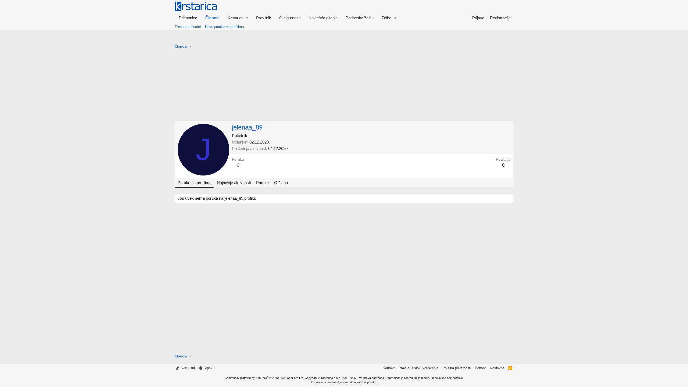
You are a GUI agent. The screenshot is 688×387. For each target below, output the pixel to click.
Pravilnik (263, 18)
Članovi (212, 18)
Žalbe (386, 18)
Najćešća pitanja (323, 18)
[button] (238, 18)
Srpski (207, 368)
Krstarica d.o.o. (331, 377)
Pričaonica (188, 18)
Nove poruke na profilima (224, 27)
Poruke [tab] (262, 182)
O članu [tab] (281, 182)
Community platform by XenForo (264, 377)
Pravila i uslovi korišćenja (418, 368)
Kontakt (389, 368)
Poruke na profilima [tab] (195, 182)
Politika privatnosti (456, 368)
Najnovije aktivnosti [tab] (234, 182)
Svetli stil (187, 368)
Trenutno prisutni (188, 27)
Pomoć (480, 368)
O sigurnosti (289, 18)
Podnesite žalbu (360, 18)
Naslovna (497, 368)
